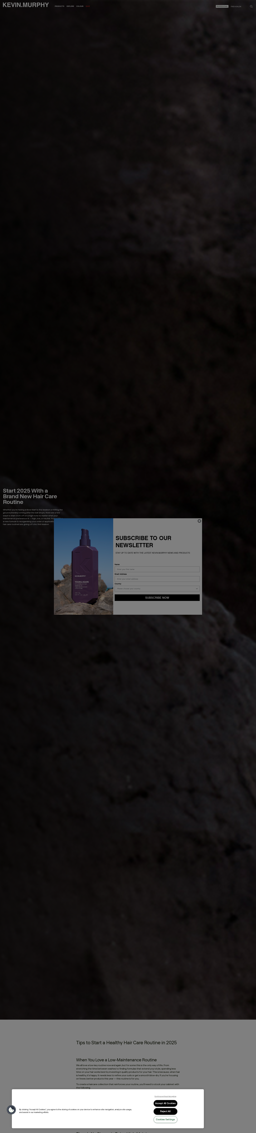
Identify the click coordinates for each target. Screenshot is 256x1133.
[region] (108, 1108)
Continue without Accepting (165, 1096)
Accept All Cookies (165, 1103)
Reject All (165, 1111)
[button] (11, 1110)
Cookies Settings (165, 1119)
